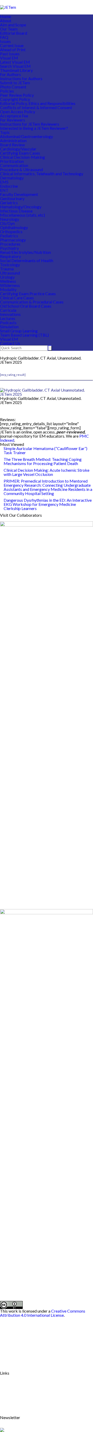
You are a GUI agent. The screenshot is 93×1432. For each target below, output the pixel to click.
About (5, 20)
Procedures (10, 243)
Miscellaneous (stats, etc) (22, 214)
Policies (7, 90)
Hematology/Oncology (20, 206)
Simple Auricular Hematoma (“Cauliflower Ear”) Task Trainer (45, 450)
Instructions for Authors (21, 78)
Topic (5, 132)
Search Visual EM (15, 66)
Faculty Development (19, 194)
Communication (14, 165)
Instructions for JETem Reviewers (29, 123)
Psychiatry (9, 248)
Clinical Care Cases (17, 297)
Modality (8, 289)
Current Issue (12, 45)
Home (5, 16)
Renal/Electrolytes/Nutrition (25, 252)
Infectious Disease (16, 210)
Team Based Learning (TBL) (24, 334)
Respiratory (10, 256)
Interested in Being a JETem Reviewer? (34, 128)
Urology (7, 277)
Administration (13, 140)
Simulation (9, 326)
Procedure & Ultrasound (21, 169)
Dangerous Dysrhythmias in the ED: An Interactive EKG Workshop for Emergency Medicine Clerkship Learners (48, 504)
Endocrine (9, 186)
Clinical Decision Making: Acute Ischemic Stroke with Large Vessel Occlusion (46, 472)
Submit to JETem (15, 82)
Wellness (8, 281)
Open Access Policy (17, 111)
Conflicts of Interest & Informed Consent (36, 107)
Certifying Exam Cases (20, 152)
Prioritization (12, 161)
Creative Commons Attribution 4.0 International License (42, 1312)
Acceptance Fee (14, 115)
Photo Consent (13, 86)
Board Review (12, 144)
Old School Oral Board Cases (25, 305)
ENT (4, 190)
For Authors (10, 74)
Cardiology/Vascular (18, 148)
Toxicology (10, 264)
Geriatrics (9, 202)
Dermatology (12, 177)
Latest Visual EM (15, 61)
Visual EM (9, 57)
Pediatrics (9, 235)
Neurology (9, 219)
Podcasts (8, 322)
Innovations (10, 314)
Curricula (8, 310)
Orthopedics (11, 231)
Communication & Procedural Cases (32, 301)
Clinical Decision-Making (22, 157)
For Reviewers (12, 119)
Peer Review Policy (17, 95)
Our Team (9, 28)
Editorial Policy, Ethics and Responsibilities (37, 103)
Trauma (7, 268)
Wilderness (10, 285)
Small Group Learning (19, 330)
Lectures (7, 318)
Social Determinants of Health (26, 260)
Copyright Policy (15, 99)
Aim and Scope (13, 24)
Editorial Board (13, 33)
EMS (4, 181)
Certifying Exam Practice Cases (28, 293)
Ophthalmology (14, 227)
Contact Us (10, 343)
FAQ (4, 37)
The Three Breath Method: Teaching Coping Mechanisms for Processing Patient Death (43, 461)
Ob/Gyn (7, 223)
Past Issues (10, 53)
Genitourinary (12, 198)
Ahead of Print (13, 49)
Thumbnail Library (16, 70)
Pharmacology (13, 239)
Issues (5, 41)
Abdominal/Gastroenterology (26, 136)
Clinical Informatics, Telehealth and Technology (41, 173)
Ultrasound (10, 272)
